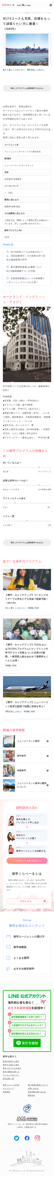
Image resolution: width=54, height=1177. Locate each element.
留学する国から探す (11, 1065)
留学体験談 (20, 947)
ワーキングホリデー (11, 1075)
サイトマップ (8, 1088)
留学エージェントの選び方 (29, 936)
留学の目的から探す (11, 1061)
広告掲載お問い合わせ (37, 1092)
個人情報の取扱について (38, 1085)
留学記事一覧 (8, 1079)
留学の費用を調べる (11, 1072)
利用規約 (6, 1092)
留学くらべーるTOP (11, 1085)
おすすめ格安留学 (24, 968)
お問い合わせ (33, 1088)
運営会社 (31, 1095)
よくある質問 (21, 957)
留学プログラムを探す (12, 1068)
